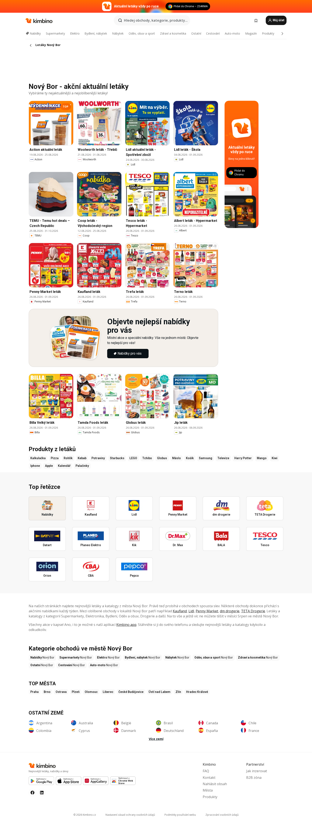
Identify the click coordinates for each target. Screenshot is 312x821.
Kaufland (180, 611)
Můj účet (278, 20)
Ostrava (61, 692)
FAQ (206, 771)
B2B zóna (253, 777)
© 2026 (84, 815)
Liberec (108, 692)
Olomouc (91, 692)
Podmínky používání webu (180, 815)
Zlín (178, 692)
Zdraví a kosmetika (173, 33)
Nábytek (118, 33)
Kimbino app (126, 624)
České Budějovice (130, 692)
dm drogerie (229, 611)
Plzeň (76, 692)
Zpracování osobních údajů (222, 815)
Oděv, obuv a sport (142, 33)
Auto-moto (232, 33)
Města (208, 790)
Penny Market (207, 611)
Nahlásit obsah (215, 784)
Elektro (75, 33)
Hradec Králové (197, 692)
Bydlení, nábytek (95, 33)
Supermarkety (55, 33)
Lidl (191, 611)
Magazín (251, 33)
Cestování (213, 33)
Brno (47, 692)
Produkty (268, 33)
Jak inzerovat (256, 771)
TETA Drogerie (253, 611)
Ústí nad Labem (159, 692)
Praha (34, 692)
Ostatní (196, 33)
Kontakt (209, 777)
